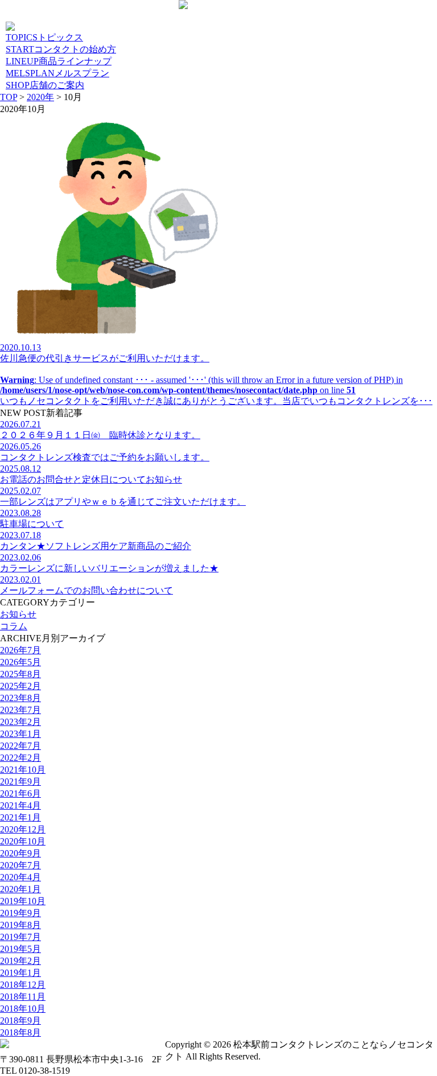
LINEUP (59, 61)
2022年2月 (20, 757)
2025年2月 (20, 686)
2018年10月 (23, 1008)
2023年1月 (20, 734)
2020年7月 (20, 865)
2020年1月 (20, 889)
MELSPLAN (57, 73)
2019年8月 (20, 925)
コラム (13, 626)
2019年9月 (20, 913)
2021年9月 (20, 781)
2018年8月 (20, 1032)
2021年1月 (20, 817)
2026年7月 (20, 650)
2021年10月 (23, 769)
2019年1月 (20, 973)
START (61, 49)
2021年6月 (20, 793)
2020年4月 (20, 877)
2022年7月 (20, 746)
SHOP (45, 85)
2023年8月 (20, 698)
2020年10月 (23, 841)
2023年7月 (20, 710)
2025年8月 (20, 674)
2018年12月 (23, 985)
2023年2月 (20, 722)
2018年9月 (20, 1020)
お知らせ (18, 614)
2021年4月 (20, 805)
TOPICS (44, 37)
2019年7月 (20, 937)
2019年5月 (20, 949)
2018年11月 (23, 996)
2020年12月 (23, 829)
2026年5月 (20, 662)
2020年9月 (20, 853)
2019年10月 (23, 901)
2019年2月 (20, 961)
